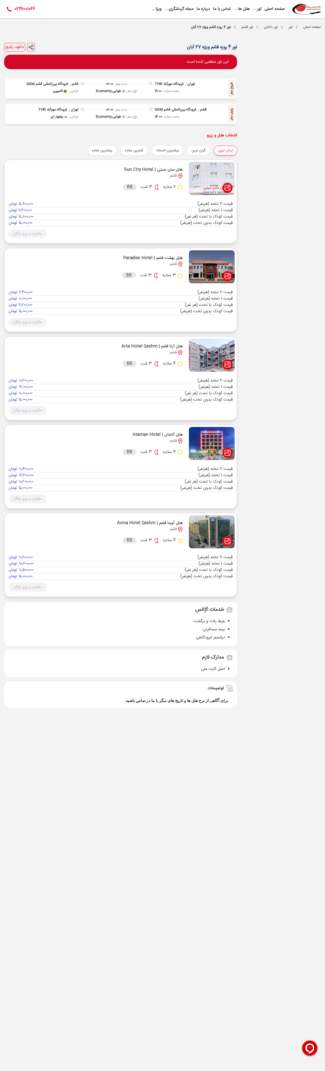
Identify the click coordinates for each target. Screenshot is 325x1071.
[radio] (208, 147)
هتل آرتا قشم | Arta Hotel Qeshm (152, 346)
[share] (31, 47)
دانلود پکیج (14, 47)
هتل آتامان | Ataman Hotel (158, 434)
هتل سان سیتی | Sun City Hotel (153, 169)
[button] (27, 233)
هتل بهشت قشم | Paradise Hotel (153, 258)
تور (290, 27)
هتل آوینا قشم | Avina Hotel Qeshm (150, 523)
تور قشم (247, 27)
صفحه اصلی (312, 27)
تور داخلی (271, 27)
